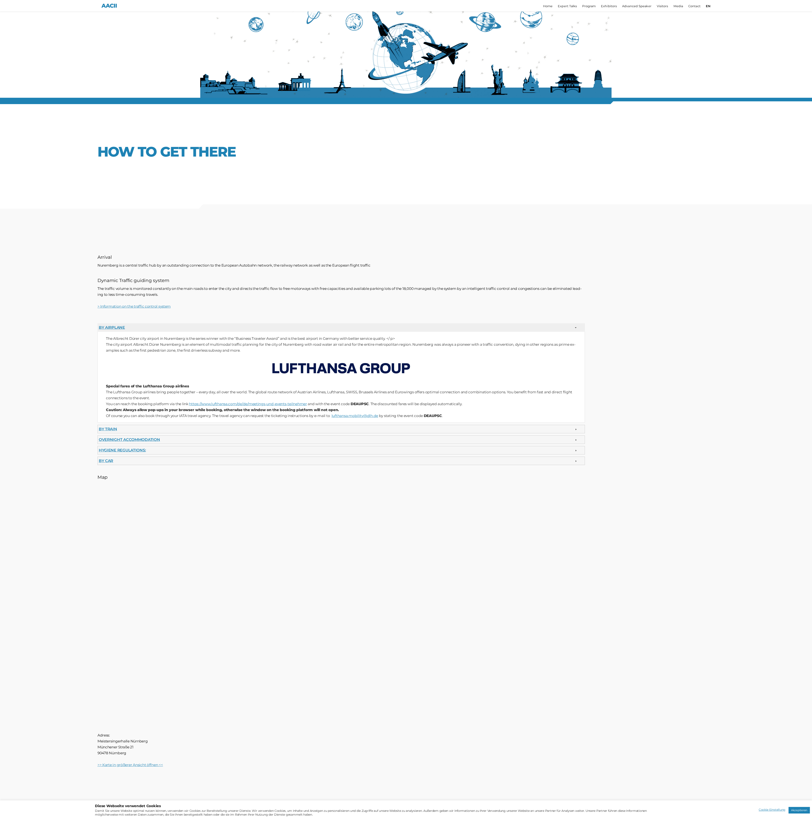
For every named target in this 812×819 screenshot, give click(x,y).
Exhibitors (609, 6)
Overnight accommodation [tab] (129, 439)
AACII (109, 5)
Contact (694, 6)
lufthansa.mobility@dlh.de (355, 416)
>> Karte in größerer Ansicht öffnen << (130, 765)
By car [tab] (106, 460)
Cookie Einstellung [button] (772, 810)
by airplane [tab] (112, 327)
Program (589, 6)
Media (678, 6)
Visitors (662, 6)
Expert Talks (567, 6)
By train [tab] (108, 429)
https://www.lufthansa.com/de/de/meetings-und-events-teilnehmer (248, 404)
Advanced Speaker (637, 6)
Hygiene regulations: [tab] (122, 450)
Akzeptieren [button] (799, 810)
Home (548, 6)
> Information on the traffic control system (134, 306)
